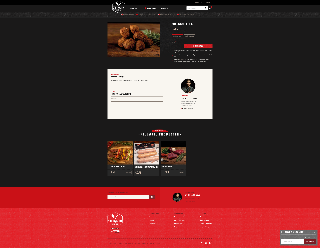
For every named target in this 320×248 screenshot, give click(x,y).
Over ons (176, 217)
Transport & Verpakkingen (206, 223)
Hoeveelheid (175, 33)
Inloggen (208, 2)
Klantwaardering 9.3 (128, 14)
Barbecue (152, 220)
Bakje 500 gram (189, 36)
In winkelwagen (198, 46)
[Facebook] (201, 243)
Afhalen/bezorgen (204, 220)
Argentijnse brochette (117, 166)
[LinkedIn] (210, 243)
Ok (152, 197)
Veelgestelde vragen (188, 109)
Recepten (164, 8)
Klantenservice (199, 2)
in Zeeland (182, 59)
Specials (152, 227)
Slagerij (176, 227)
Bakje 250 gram (177, 36)
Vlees (151, 217)
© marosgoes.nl (112, 243)
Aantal (173, 42)
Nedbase (158, 243)
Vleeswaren (153, 223)
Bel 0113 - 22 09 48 (189, 98)
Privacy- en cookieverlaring (125, 243)
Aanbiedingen (151, 8)
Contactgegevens (178, 223)
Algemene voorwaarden (141, 243)
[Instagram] (206, 243)
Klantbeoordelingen (179, 220)
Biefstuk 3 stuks (167, 166)
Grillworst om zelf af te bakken (146, 167)
